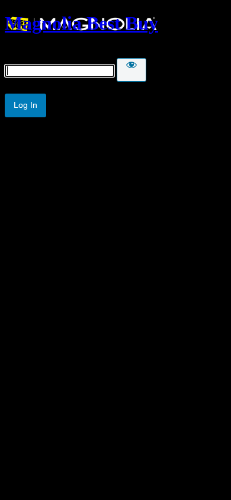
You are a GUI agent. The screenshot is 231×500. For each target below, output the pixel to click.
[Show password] (131, 70)
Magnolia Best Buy (81, 23)
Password (23, 52)
